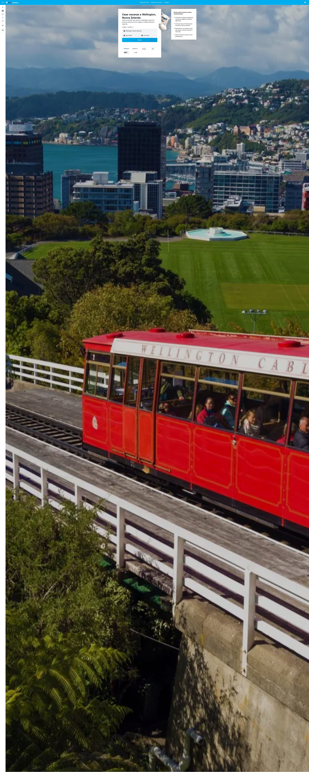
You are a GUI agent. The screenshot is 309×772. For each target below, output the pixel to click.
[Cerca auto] (3, 14)
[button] (3, 2)
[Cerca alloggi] (3, 10)
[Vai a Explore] (3, 21)
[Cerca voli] (3, 7)
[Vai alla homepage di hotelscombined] (12, 2)
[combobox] (128, 27)
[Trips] (3, 25)
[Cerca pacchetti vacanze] (3, 17)
